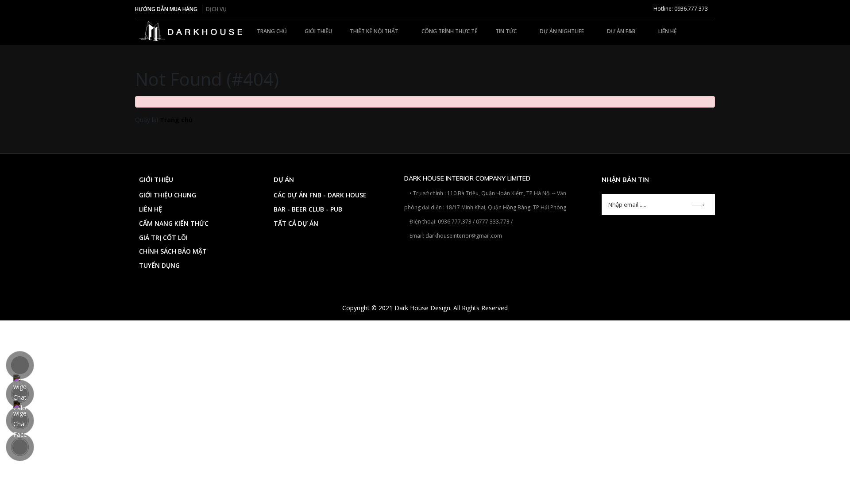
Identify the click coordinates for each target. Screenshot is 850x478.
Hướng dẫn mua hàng (166, 9)
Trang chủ (272, 31)
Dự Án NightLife (562, 31)
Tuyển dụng (159, 265)
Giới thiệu (318, 31)
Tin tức (506, 31)
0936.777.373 (454, 221)
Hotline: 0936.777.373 (680, 8)
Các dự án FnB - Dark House (320, 195)
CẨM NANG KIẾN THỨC (174, 223)
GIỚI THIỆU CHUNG (167, 195)
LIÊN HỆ (150, 209)
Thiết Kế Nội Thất (375, 31)
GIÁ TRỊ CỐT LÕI (163, 237)
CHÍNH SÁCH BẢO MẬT (173, 251)
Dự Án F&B (622, 31)
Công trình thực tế (449, 31)
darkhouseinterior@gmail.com (463, 235)
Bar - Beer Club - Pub (308, 209)
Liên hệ (667, 31)
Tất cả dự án (296, 223)
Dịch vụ (216, 9)
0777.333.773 (493, 221)
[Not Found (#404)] (191, 31)
